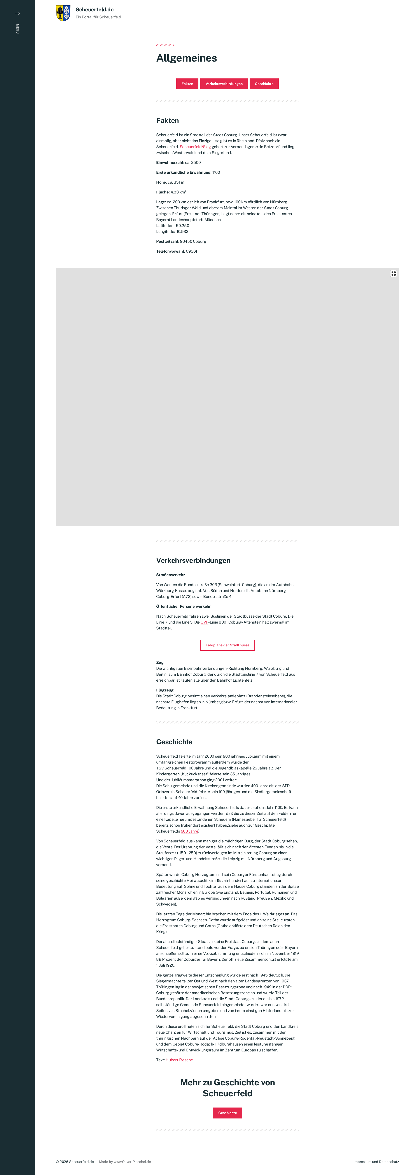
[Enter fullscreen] (393, 273)
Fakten (187, 84)
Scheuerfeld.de (95, 9)
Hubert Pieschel (180, 1060)
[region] (227, 397)
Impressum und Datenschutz (376, 1162)
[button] (17, 587)
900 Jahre (189, 831)
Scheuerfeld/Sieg (195, 146)
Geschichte (264, 84)
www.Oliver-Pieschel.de (132, 1162)
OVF (204, 622)
